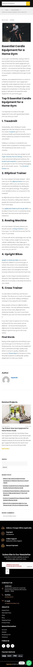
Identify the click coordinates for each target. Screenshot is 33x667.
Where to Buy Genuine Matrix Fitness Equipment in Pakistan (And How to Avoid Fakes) (16, 480)
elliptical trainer (17, 181)
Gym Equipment (6, 426)
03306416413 (9, 597)
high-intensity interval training (12, 157)
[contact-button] (7, 571)
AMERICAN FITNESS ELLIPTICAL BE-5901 (16, 209)
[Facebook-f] (3, 646)
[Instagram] (12, 646)
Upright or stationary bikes (10, 260)
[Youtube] (8, 646)
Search (4, 459)
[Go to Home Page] (2, 10)
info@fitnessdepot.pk (12, 603)
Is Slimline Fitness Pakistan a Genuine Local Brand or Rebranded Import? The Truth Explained (16, 493)
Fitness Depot (12, 353)
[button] (29, 663)
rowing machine (18, 229)
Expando (12, 20)
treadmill (12, 132)
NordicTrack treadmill (8, 161)
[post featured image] (16, 414)
